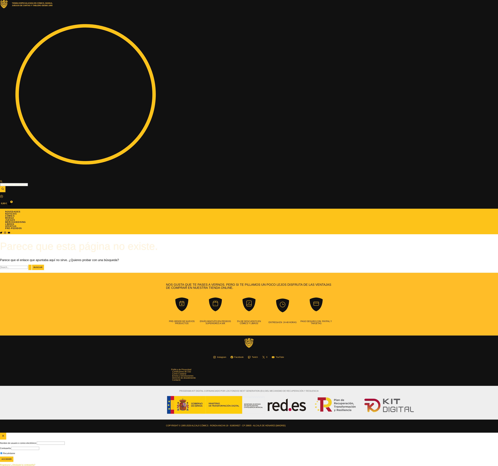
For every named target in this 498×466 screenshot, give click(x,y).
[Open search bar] (1, 182)
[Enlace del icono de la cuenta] (1, 196)
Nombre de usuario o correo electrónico (18, 443)
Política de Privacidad (181, 370)
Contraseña (5, 448)
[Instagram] (5, 233)
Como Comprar (179, 374)
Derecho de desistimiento (184, 378)
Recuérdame (9, 453)
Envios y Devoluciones (182, 376)
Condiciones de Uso (181, 372)
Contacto (176, 380)
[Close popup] (3, 436)
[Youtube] (9, 233)
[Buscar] (2, 189)
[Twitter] (1, 233)
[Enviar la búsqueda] (30, 267)
